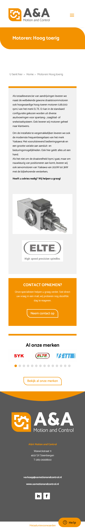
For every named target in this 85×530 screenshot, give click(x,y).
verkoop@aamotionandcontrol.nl (43, 477)
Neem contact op (42, 313)
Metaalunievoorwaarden (43, 525)
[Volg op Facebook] (46, 496)
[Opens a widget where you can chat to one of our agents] (69, 523)
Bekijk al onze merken (42, 381)
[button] (15, 366)
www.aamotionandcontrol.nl (42, 484)
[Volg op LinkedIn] (38, 496)
